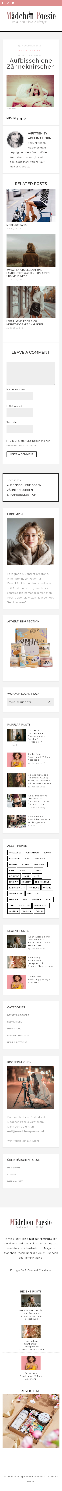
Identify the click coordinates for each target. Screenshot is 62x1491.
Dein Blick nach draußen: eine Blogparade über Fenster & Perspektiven (37, 736)
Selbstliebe (33, 894)
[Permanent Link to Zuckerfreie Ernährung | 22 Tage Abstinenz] (16, 766)
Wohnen (27, 911)
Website (24, 166)
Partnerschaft (17, 888)
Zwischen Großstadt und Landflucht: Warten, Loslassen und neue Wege (28, 273)
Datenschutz (15, 1181)
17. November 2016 (29, 46)
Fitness (25, 864)
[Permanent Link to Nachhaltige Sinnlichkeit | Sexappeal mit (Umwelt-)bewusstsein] (16, 967)
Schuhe (47, 888)
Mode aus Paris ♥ (18, 225)
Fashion (13, 864)
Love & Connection (18, 1035)
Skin (25, 899)
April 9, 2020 (14, 228)
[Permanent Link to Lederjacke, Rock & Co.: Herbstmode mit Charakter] (31, 317)
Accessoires (15, 853)
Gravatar (20, 440)
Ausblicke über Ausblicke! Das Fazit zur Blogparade (39, 819)
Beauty (47, 853)
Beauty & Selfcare (18, 1015)
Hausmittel (25, 870)
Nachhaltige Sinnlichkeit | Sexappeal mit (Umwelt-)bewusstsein (40, 961)
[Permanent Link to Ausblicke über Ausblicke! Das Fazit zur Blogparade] (16, 826)
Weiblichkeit (41, 905)
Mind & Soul (14, 1029)
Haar (11, 870)
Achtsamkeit (32, 853)
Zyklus (39, 911)
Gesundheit (40, 864)
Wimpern (13, 911)
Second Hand (16, 894)
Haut (38, 870)
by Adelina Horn (30, 50)
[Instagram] (9, 3)
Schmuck (34, 888)
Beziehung (14, 858)
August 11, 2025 (15, 328)
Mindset (26, 882)
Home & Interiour (17, 1042)
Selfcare (13, 899)
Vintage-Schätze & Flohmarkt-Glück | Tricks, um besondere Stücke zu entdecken (39, 779)
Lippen (37, 876)
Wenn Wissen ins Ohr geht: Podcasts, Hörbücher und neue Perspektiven (40, 941)
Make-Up (13, 882)
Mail (14, 405)
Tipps (11, 905)
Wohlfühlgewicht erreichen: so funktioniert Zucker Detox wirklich (38, 800)
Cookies (11, 1174)
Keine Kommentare (30, 55)
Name (16, 389)
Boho (27, 858)
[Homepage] (14, 3)
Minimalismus (42, 882)
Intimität (14, 876)
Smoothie (36, 899)
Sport (49, 899)
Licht (26, 876)
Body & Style (14, 1022)
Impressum (13, 1168)
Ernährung (40, 858)
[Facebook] (4, 3)
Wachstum (24, 905)
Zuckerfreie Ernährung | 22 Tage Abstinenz (39, 757)
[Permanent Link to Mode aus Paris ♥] (31, 221)
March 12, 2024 (15, 280)
